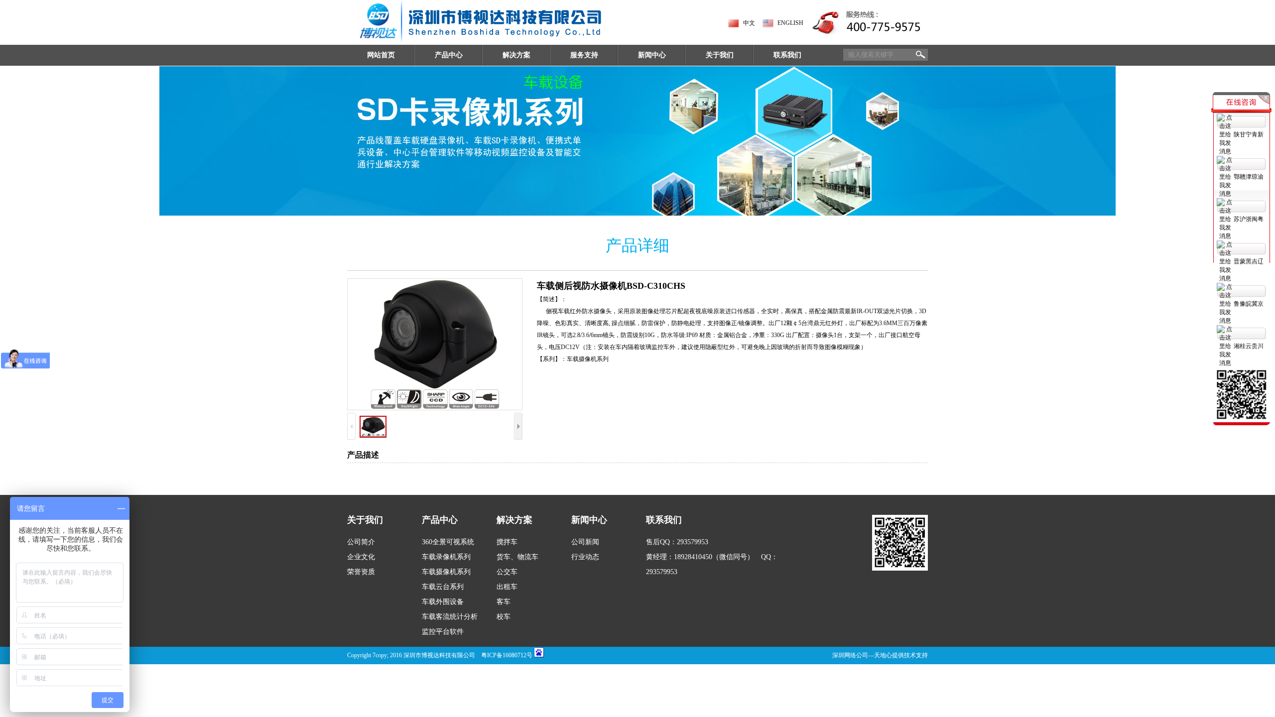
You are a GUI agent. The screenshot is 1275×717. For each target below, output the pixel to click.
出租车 (507, 587)
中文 (749, 22)
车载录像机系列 (446, 557)
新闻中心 (652, 55)
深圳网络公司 (850, 655)
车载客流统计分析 (450, 616)
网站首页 (381, 55)
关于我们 (720, 55)
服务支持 (584, 55)
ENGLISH (790, 22)
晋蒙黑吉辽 (1249, 261)
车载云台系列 (443, 587)
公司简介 (361, 542)
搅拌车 (507, 542)
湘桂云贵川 (1249, 346)
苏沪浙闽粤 (1249, 219)
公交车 (507, 572)
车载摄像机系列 (446, 572)
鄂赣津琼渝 (1249, 176)
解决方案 (516, 55)
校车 (503, 616)
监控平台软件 (443, 631)
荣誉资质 (361, 572)
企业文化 (361, 557)
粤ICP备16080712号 (506, 655)
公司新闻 (585, 542)
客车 (503, 601)
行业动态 (585, 557)
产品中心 (449, 55)
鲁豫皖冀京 (1249, 303)
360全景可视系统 (448, 542)
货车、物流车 (517, 557)
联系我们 (787, 55)
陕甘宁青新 (1249, 134)
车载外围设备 (443, 601)
